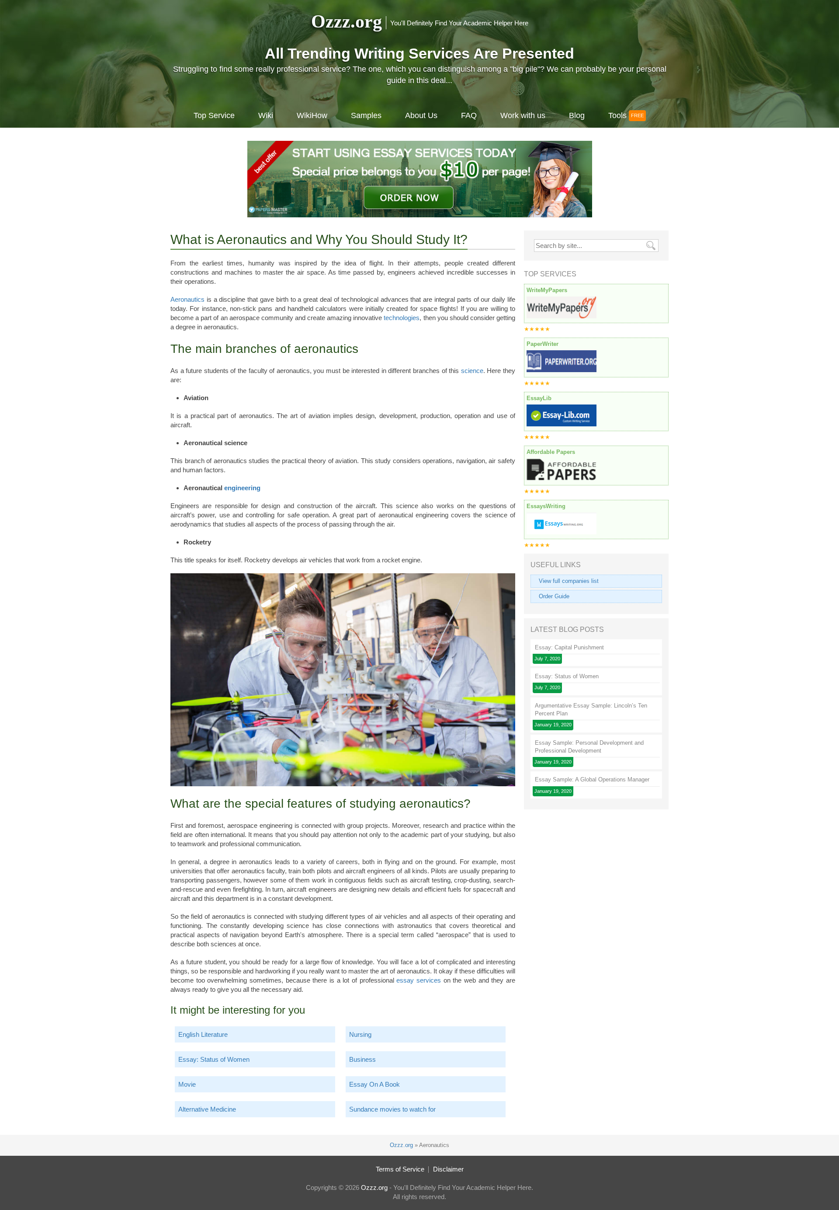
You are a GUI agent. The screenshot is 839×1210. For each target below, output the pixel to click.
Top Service (214, 115)
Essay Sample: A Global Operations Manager (592, 779)
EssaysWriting (546, 506)
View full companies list (569, 581)
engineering (242, 488)
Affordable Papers (551, 452)
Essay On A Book (374, 1084)
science (472, 370)
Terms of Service (400, 1169)
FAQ (469, 115)
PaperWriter (542, 344)
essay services (418, 980)
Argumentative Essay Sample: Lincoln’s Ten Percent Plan (591, 709)
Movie (187, 1084)
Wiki (265, 115)
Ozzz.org (346, 21)
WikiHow (312, 115)
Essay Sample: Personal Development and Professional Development (589, 746)
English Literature (203, 1034)
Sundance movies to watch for (392, 1109)
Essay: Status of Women (214, 1059)
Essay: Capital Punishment (569, 647)
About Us (421, 115)
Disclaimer (448, 1169)
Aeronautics (187, 299)
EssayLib (539, 398)
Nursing (360, 1034)
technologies (402, 317)
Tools (617, 115)
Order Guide (554, 596)
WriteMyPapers (547, 290)
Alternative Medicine (207, 1109)
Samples (366, 115)
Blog (577, 115)
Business (362, 1059)
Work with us (522, 115)
